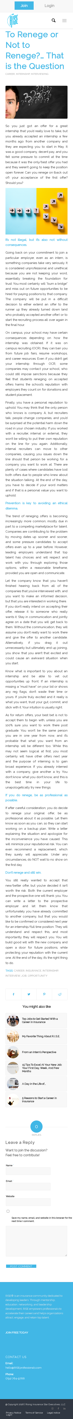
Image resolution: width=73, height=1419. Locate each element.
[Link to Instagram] (52, 1409)
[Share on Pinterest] (44, 994)
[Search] (53, 20)
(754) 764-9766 (15, 1378)
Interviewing (39, 74)
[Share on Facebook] (13, 994)
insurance (33, 970)
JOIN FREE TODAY (16, 1332)
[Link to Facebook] (58, 1409)
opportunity (37, 975)
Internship (23, 74)
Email (9, 1180)
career (19, 970)
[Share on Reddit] (59, 994)
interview (12, 975)
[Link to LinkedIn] (64, 1409)
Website (10, 1196)
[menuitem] (24, 6)
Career (10, 74)
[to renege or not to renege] (36, 102)
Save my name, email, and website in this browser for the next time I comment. (42, 1220)
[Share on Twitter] (28, 994)
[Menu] (64, 20)
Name (10, 1165)
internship (50, 970)
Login (49, 5)
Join (24, 5)
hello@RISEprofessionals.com (23, 1367)
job (24, 975)
